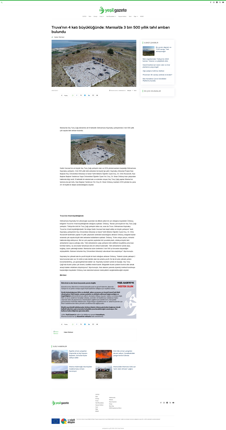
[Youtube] (223, 2)
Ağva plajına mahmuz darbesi (153, 71)
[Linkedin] (89, 95)
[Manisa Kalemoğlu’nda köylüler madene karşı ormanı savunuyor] (60, 372)
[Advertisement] (98, 112)
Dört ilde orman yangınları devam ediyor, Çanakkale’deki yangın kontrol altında (124, 353)
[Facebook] (211, 2)
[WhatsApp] (72, 95)
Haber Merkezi (59, 37)
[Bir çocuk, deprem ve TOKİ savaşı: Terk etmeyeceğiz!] (148, 51)
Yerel (135, 90)
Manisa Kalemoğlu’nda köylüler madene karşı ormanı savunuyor (80, 369)
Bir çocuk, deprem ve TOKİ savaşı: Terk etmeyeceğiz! (163, 49)
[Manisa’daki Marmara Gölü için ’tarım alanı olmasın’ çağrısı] (104, 372)
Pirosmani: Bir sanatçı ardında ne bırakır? (157, 75)
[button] (2, 2)
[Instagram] (214, 2)
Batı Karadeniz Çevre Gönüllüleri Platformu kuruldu (154, 80)
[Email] (93, 95)
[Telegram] (217, 2)
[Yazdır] (97, 95)
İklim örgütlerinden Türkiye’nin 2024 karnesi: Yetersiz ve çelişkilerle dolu (156, 60)
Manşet (129, 90)
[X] (220, 2)
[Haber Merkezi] (53, 37)
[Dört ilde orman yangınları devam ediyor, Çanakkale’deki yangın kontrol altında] (104, 356)
